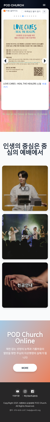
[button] (25, 188)
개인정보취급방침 (31, 396)
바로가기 (17, 73)
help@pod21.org (34, 410)
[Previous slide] (5, 61)
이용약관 (16, 395)
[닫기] (44, 11)
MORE (25, 367)
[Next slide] (45, 61)
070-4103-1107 (20, 410)
